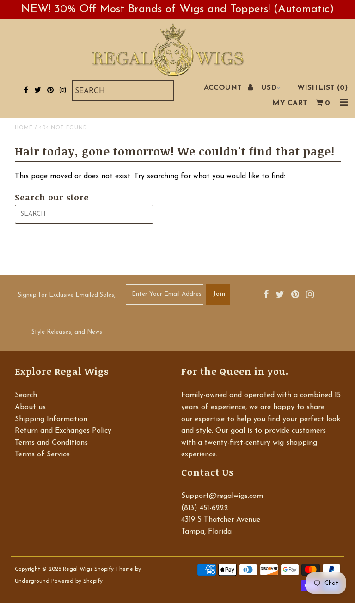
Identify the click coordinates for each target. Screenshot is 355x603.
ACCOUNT (224, 88)
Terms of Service (42, 454)
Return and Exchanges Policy (63, 431)
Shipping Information (51, 419)
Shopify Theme (113, 569)
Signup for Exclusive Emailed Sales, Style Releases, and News (67, 313)
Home (24, 128)
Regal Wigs (77, 569)
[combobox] (123, 90)
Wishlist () (322, 88)
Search (26, 395)
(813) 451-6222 (204, 508)
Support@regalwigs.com (222, 496)
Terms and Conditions (51, 443)
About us (30, 407)
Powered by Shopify (77, 581)
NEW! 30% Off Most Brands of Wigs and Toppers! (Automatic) (177, 9)
